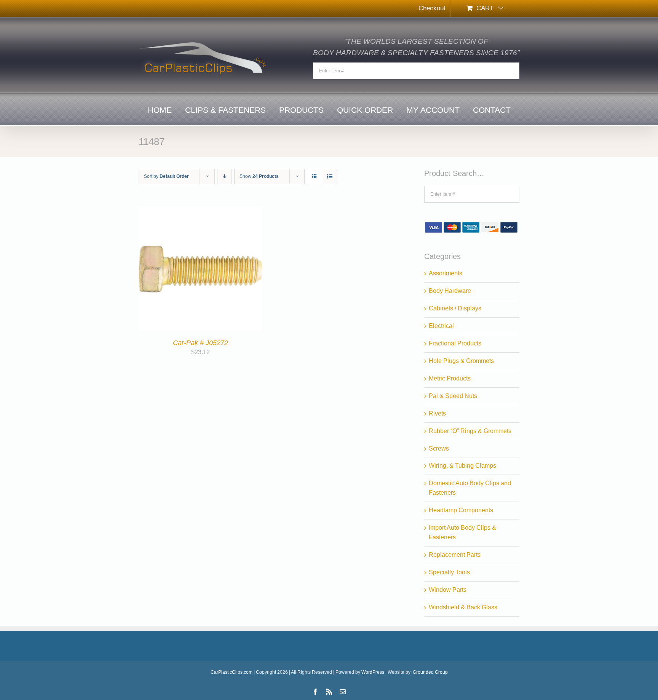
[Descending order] (224, 176)
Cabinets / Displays (455, 308)
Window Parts (447, 590)
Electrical (441, 326)
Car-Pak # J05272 (200, 343)
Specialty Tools (449, 572)
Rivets (437, 413)
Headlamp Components (461, 510)
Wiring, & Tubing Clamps (462, 465)
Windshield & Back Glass (463, 607)
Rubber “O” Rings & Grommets (470, 431)
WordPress (372, 672)
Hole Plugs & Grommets (461, 361)
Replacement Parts (455, 554)
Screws (439, 448)
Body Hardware (450, 291)
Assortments (445, 273)
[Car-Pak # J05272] (200, 211)
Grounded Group (430, 672)
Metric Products (450, 378)
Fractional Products (455, 343)
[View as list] (329, 176)
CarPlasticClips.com (231, 672)
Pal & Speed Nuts (453, 396)
